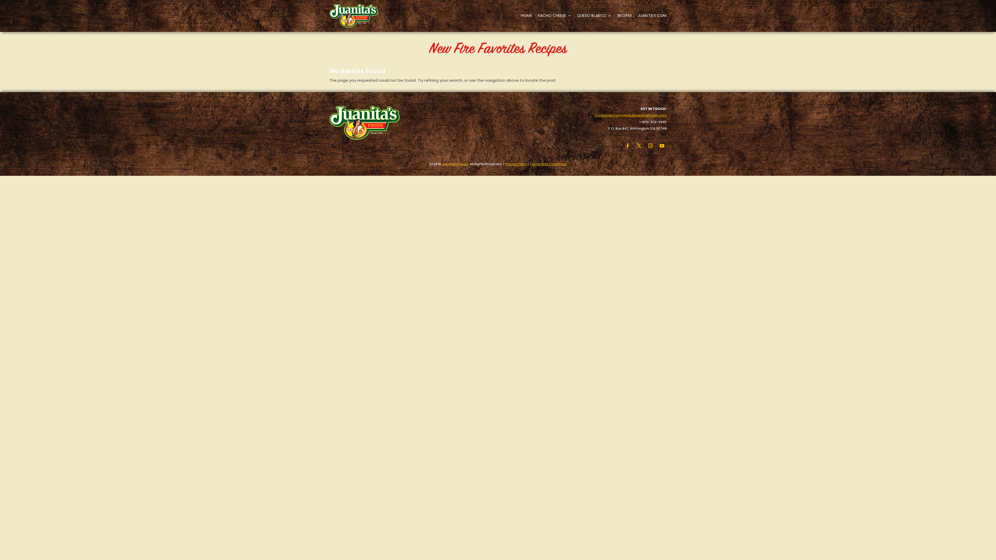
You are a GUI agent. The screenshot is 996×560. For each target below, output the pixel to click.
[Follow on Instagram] (650, 145)
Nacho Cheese (552, 15)
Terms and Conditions (548, 164)
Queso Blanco (592, 15)
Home (526, 15)
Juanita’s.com (652, 15)
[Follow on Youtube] (662, 145)
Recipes (625, 15)
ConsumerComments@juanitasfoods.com (631, 115)
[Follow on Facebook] (627, 145)
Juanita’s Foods (455, 164)
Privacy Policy (516, 164)
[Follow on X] (639, 145)
